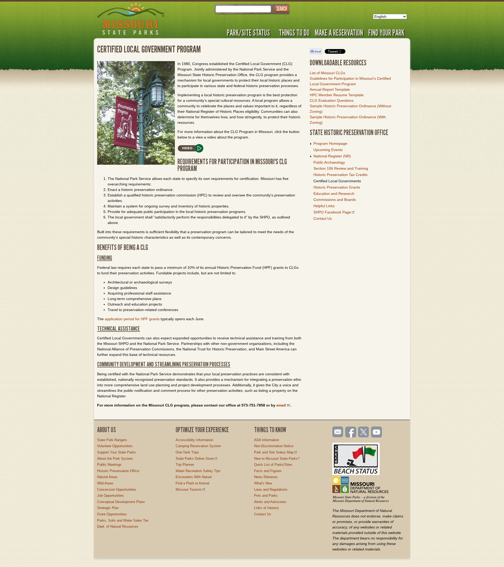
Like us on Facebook (351, 432)
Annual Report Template (330, 89)
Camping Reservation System (198, 446)
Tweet (333, 51)
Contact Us (322, 218)
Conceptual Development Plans (121, 502)
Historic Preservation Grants (336, 187)
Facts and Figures (268, 471)
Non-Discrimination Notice (273, 446)
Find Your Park (386, 33)
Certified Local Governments (337, 181)
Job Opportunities (110, 496)
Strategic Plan (108, 508)
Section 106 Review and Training (340, 168)
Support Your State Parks (116, 452)
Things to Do (294, 33)
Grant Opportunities (112, 514)
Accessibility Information (194, 440)
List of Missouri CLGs (327, 73)
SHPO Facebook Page (332, 212)
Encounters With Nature (194, 477)
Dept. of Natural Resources (117, 526)
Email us (336, 432)
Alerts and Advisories (270, 502)
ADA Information (266, 440)
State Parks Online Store (195, 459)
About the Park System (115, 459)
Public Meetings (109, 465)
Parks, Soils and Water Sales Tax (123, 520)
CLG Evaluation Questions (332, 100)
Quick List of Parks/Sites (273, 465)
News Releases (266, 477)
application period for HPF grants (132, 319)
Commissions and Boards (334, 199)
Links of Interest (266, 508)
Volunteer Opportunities (115, 446)
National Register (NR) (332, 156)
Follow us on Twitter (363, 432)
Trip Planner (185, 465)
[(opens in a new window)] (199, 149)
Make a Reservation (339, 33)
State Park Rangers (112, 440)
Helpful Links (324, 206)
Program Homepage (330, 143)
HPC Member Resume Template (337, 95)
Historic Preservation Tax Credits (340, 175)
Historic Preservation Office (118, 471)
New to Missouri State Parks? (277, 459)
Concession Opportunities (116, 489)
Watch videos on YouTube (376, 432)
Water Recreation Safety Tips (198, 471)
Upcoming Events (328, 150)
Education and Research (333, 193)
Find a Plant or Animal (192, 483)
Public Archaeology (329, 162)
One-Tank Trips (187, 452)
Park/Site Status (248, 33)
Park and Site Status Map (273, 452)
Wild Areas (105, 483)
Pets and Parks (266, 496)
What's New (263, 483)
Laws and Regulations (270, 489)
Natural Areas (107, 477)
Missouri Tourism (189, 489)
